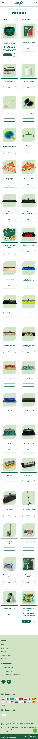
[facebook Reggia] (9, 682)
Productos (4, 648)
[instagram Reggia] (3, 682)
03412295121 (8, 671)
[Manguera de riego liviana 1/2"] (33, 621)
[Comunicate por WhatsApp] (35, 730)
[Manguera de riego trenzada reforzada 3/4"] (14, 55)
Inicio (15, 9)
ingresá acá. (32, 727)
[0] (34, 3)
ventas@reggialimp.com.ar (12, 675)
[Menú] (3, 3)
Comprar (7, 54)
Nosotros (4, 658)
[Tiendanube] (7, 732)
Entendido (33, 736)
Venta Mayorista (6, 655)
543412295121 (8, 668)
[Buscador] (31, 3)
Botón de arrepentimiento (11, 729)
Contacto (4, 652)
